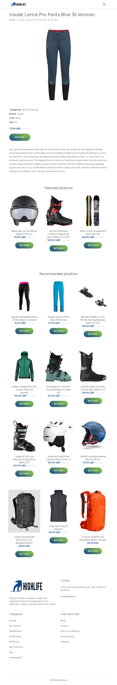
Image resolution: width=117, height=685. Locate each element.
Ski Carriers (15, 625)
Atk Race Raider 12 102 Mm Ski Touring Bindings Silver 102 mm (92, 319)
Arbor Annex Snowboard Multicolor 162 (93, 232)
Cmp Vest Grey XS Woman (58, 528)
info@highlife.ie (68, 596)
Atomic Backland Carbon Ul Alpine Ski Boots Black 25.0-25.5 (58, 234)
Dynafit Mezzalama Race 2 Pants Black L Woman (24, 318)
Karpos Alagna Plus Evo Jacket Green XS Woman (24, 389)
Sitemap (65, 641)
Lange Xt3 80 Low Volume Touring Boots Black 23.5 (24, 459)
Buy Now (19, 137)
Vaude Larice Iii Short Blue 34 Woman (59, 318)
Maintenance (15, 631)
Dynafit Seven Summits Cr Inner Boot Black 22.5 (92, 388)
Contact (64, 625)
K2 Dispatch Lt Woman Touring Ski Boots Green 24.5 (58, 389)
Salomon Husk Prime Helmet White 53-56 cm (59, 458)
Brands (12, 620)
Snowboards (15, 657)
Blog (63, 620)
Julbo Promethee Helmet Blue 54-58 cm (93, 458)
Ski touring (32, 109)
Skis (24, 109)
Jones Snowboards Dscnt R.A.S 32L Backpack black (24, 539)
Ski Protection (16, 647)
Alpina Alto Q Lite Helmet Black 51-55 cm (24, 232)
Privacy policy (67, 636)
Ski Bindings (15, 636)
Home (12, 19)
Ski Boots (14, 641)
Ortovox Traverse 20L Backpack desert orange (93, 538)
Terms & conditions (70, 631)
